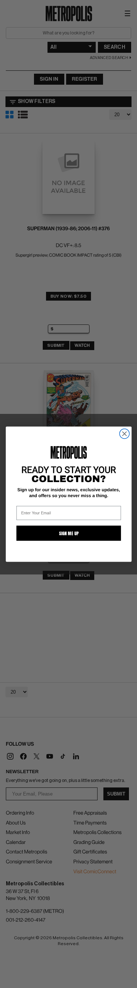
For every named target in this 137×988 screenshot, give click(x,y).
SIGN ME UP (68, 533)
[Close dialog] (124, 433)
